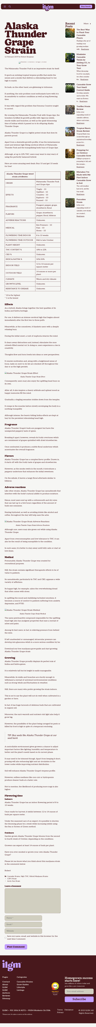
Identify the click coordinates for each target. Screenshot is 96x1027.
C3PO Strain (12, 879)
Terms (60, 1010)
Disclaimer (69, 1010)
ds (90, 6)
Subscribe (79, 999)
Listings (20, 990)
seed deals (30, 163)
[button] (9, 7)
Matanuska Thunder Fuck (29, 115)
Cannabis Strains (13, 876)
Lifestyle (21, 987)
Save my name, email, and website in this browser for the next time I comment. (32, 937)
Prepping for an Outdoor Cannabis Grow (84, 153)
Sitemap (6, 998)
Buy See (85, 6)
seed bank (13, 738)
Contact (6, 982)
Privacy (60, 1012)
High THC (25, 876)
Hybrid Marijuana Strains (38, 876)
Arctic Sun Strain (13, 881)
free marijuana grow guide (29, 649)
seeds (19, 735)
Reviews (6, 996)
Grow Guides (23, 985)
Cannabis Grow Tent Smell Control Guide (84, 87)
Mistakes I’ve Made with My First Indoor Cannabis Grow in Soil (84, 177)
